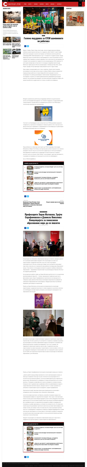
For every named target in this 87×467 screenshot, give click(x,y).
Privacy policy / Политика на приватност (45, 465)
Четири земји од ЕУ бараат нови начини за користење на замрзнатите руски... (7, 57)
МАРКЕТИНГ (12, 0)
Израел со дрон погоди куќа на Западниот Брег (7, 44)
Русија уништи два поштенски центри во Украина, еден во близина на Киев (10, 26)
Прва (25, 4)
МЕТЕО (47, 4)
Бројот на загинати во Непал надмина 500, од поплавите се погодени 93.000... (16, 45)
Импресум (26, 465)
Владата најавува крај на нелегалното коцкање (55, 202)
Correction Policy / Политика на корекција (76, 465)
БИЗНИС (36, 4)
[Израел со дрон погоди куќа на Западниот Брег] (7, 39)
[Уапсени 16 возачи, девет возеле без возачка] (16, 51)
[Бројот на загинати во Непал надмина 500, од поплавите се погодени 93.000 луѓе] (16, 39)
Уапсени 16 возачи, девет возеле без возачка (15, 56)
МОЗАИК (52, 4)
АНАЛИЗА (42, 4)
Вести (29, 4)
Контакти (35, 465)
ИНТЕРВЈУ (59, 4)
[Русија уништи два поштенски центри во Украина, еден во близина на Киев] (12, 17)
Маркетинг (31, 465)
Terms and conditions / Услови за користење (60, 465)
